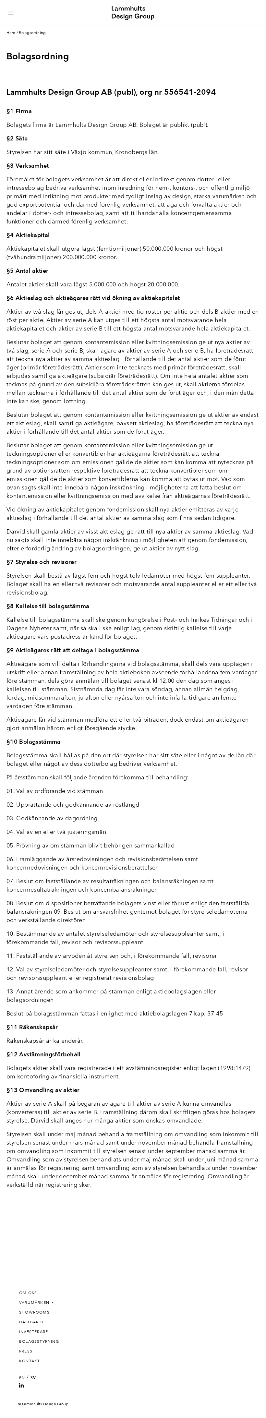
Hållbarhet (33, 1322)
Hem (10, 32)
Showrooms (34, 1312)
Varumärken (35, 1302)
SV (33, 1378)
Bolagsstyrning (39, 1341)
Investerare (33, 1331)
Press (25, 1351)
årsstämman (31, 777)
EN (22, 1378)
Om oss (28, 1293)
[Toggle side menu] (10, 13)
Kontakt (29, 1361)
